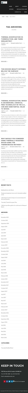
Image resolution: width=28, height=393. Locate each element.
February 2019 (4, 242)
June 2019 (3, 232)
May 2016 (3, 331)
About (17, 6)
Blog (7, 16)
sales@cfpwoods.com (9, 376)
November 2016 (5, 312)
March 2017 (4, 303)
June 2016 (3, 328)
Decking (11, 9)
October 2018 (4, 254)
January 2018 (4, 279)
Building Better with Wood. (7, 190)
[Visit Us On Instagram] (19, 381)
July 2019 (3, 229)
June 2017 (3, 297)
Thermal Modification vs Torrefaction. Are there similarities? (12, 39)
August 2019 (4, 226)
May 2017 (3, 300)
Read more (4, 61)
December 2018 (5, 248)
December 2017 (5, 282)
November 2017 (5, 285)
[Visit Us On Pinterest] (4, 381)
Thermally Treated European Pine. (9, 202)
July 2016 (3, 325)
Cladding (24, 6)
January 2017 (4, 309)
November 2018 (5, 251)
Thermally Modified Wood (16, 43)
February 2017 (4, 306)
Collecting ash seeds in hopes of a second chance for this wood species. (13, 198)
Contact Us (18, 11)
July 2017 (3, 294)
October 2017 (4, 288)
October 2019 (4, 220)
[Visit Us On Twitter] (9, 381)
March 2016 (4, 337)
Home (10, 6)
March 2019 (4, 238)
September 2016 (5, 319)
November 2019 (5, 217)
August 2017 (4, 291)
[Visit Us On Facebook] (7, 381)
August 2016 (4, 322)
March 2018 (4, 272)
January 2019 (4, 245)
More (25, 11)
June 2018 (3, 263)
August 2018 (4, 257)
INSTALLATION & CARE (22, 9)
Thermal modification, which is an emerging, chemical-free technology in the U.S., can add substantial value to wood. (14, 105)
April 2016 (3, 334)
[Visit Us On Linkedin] (12, 381)
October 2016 (4, 316)
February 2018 (4, 275)
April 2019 (3, 235)
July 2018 (3, 260)
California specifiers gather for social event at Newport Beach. (14, 206)
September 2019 (5, 223)
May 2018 (3, 266)
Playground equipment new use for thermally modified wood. (13, 193)
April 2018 (3, 269)
